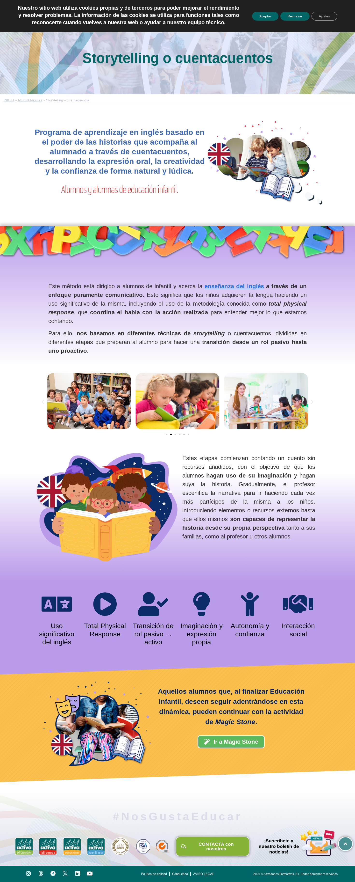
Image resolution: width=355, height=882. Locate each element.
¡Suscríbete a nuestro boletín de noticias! (279, 846)
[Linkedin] (77, 873)
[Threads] (40, 873)
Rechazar (295, 16)
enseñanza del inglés (234, 286)
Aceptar (265, 16)
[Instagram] (28, 873)
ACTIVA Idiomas (30, 100)
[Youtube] (90, 873)
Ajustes (324, 16)
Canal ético (180, 874)
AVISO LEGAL (203, 874)
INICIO (9, 100)
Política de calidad (154, 874)
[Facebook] (53, 873)
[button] (43, 402)
